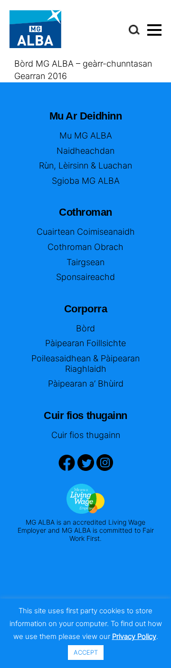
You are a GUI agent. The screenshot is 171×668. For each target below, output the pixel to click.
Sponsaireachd (85, 277)
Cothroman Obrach (86, 247)
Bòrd (85, 328)
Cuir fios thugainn (85, 435)
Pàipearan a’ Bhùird (86, 384)
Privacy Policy (134, 636)
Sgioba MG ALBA (86, 181)
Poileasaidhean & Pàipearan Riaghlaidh (85, 363)
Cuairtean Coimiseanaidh (86, 232)
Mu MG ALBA (85, 135)
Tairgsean (85, 262)
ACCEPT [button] (86, 652)
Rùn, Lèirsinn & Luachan (85, 165)
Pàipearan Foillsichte (85, 343)
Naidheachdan (85, 151)
